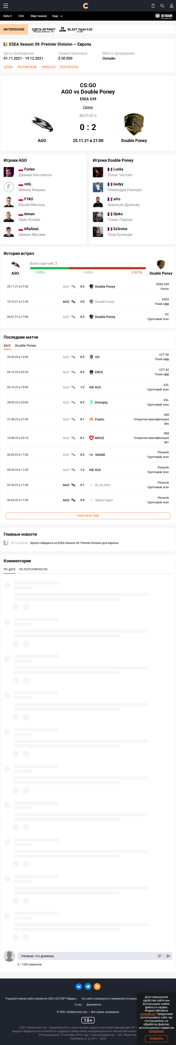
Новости (48, 67)
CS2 (21, 16)
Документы (93, 1004)
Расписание (27, 67)
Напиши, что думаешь (37, 956)
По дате (10, 569)
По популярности (33, 569)
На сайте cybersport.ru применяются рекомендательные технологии (126, 998)
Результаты (69, 67)
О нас (78, 1004)
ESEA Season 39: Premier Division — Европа (50, 44)
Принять (156, 1038)
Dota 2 (7, 16)
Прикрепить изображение (159, 956)
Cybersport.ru (78, 1038)
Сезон (88, 107)
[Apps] (153, 5)
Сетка (8, 67)
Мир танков (39, 16)
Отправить (168, 956)
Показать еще (88, 515)
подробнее (147, 1014)
